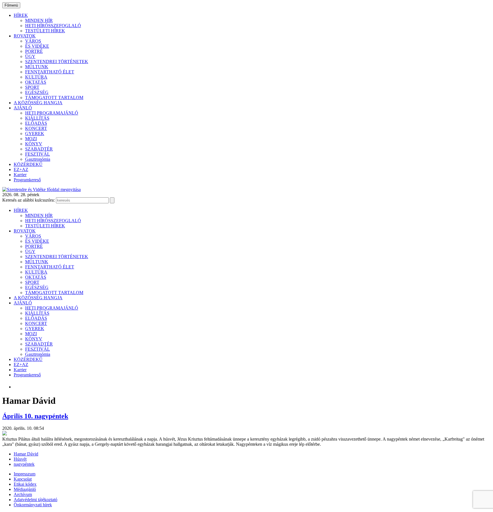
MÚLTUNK (36, 66)
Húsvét (20, 459)
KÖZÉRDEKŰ (28, 164)
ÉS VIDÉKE (37, 46)
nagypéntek (24, 464)
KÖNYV (33, 143)
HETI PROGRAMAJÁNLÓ (51, 113)
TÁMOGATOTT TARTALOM (54, 97)
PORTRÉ (34, 51)
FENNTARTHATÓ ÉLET (49, 71)
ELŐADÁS (36, 123)
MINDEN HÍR (39, 20)
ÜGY (30, 56)
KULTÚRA (36, 77)
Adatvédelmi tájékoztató (35, 499)
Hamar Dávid (26, 453)
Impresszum (24, 473)
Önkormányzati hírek (33, 504)
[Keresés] (112, 200)
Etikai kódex (25, 484)
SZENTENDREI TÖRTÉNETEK (56, 61)
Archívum (23, 494)
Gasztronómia (37, 159)
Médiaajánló (25, 489)
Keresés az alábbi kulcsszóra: (28, 200)
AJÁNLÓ (23, 107)
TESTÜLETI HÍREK (45, 30)
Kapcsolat (23, 479)
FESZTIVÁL (37, 154)
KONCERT (36, 128)
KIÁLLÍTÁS (37, 118)
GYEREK (34, 133)
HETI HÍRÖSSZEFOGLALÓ (53, 25)
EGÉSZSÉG (37, 92)
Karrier (20, 174)
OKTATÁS (35, 82)
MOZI (31, 138)
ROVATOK (25, 35)
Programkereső (27, 179)
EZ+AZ (21, 169)
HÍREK (21, 15)
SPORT (32, 87)
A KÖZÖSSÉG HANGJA (38, 102)
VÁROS (33, 41)
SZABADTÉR (39, 148)
